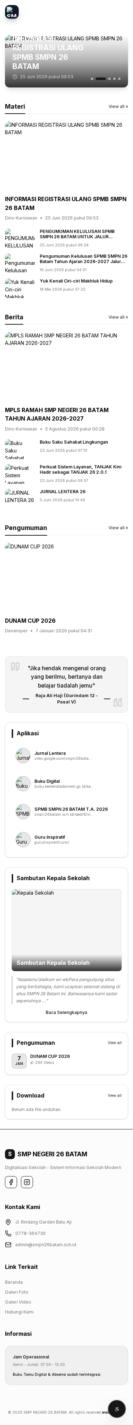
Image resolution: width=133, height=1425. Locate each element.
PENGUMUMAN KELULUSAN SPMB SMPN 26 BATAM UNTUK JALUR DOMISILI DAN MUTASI (77, 237)
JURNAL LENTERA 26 (62, 491)
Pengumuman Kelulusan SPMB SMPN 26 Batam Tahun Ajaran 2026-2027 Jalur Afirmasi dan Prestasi (83, 261)
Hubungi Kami (19, 1312)
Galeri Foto (16, 1292)
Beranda (14, 1282)
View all (115, 1043)
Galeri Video (18, 1302)
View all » (118, 106)
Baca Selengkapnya (66, 1012)
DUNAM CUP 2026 (30, 620)
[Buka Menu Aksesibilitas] (117, 1409)
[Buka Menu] (121, 11)
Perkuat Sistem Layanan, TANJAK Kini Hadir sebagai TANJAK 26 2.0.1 (80, 469)
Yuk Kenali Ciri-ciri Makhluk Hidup (76, 281)
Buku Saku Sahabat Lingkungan (74, 442)
